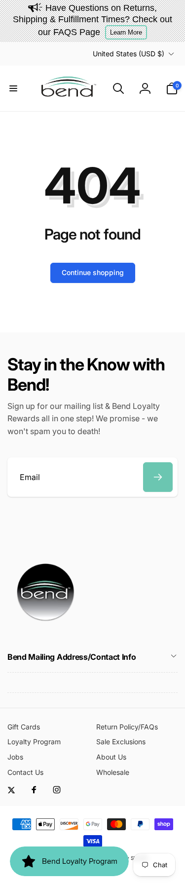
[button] (13, 88)
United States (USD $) (128, 53)
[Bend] (46, 630)
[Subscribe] (158, 477)
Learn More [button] (126, 32)
